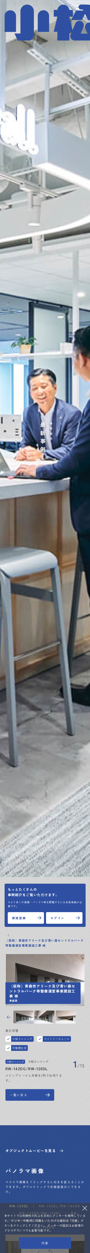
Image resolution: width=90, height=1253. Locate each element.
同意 (45, 1243)
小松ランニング (22, 1038)
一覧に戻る (18, 1095)
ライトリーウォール (56, 1038)
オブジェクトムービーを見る (30, 1150)
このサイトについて (66, 1230)
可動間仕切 (19, 1048)
